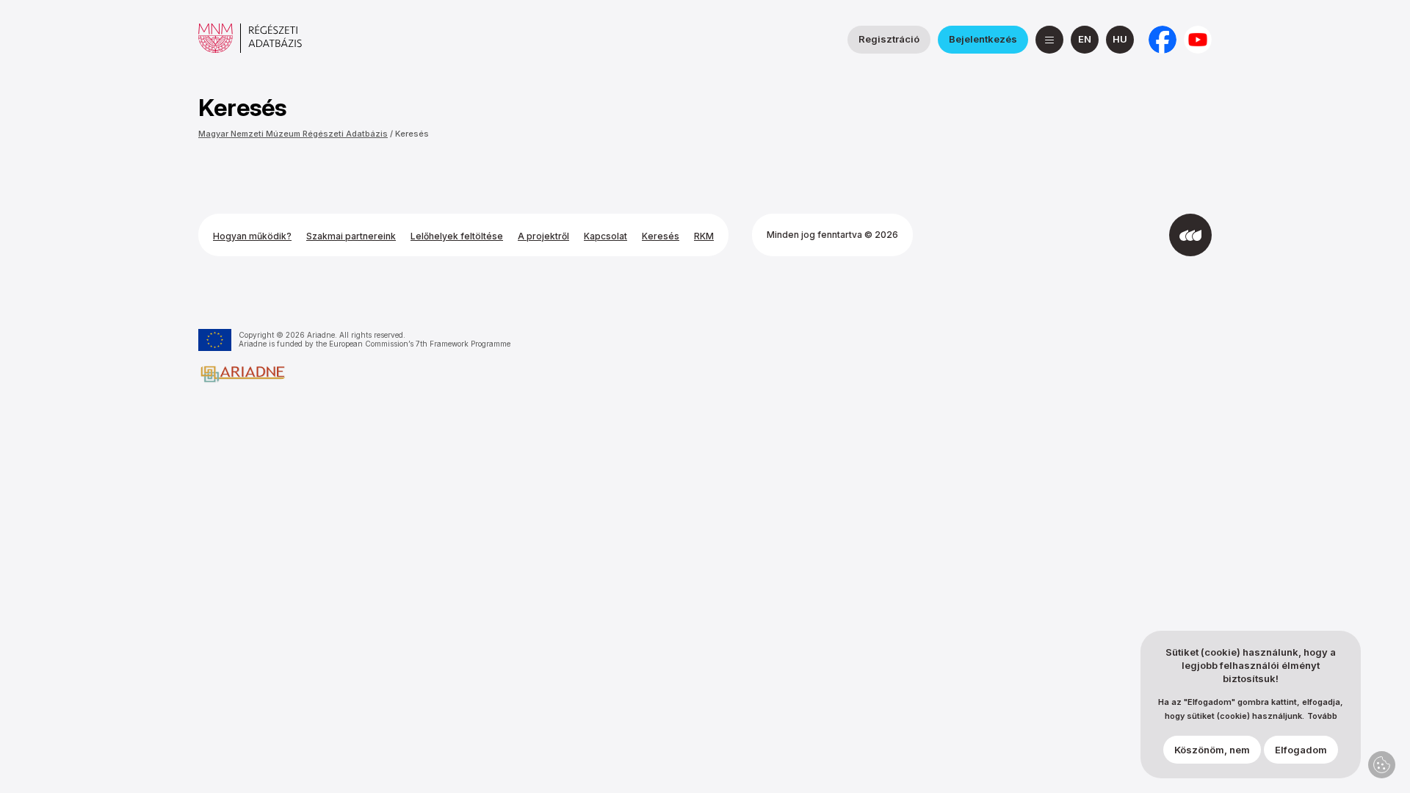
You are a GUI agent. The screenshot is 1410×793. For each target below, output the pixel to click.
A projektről (543, 236)
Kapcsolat (605, 236)
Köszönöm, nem (1212, 750)
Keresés (412, 133)
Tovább (1322, 716)
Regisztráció (888, 39)
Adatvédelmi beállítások (1381, 764)
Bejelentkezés (983, 39)
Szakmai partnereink (351, 236)
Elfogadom (1301, 750)
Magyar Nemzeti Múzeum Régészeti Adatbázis (293, 133)
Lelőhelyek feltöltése (457, 236)
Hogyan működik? (252, 236)
